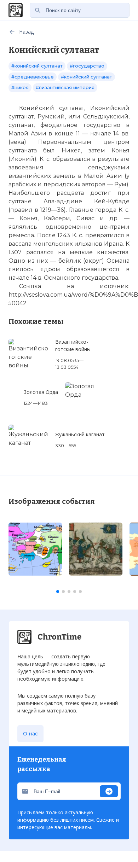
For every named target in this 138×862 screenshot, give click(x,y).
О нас (30, 733)
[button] (57, 591)
